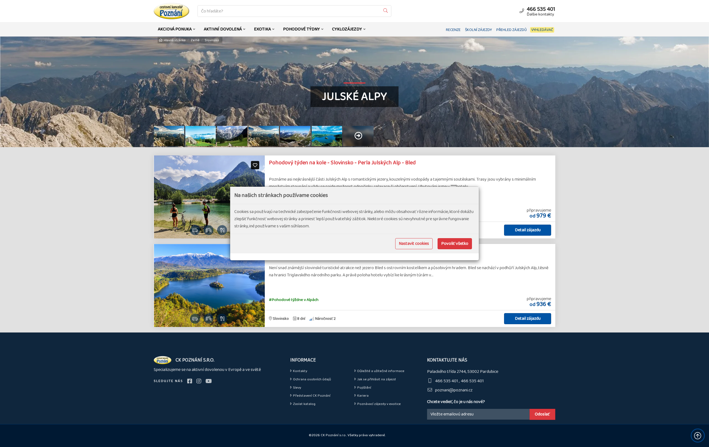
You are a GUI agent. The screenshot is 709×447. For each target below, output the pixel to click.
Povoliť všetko (454, 243)
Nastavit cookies (414, 243)
